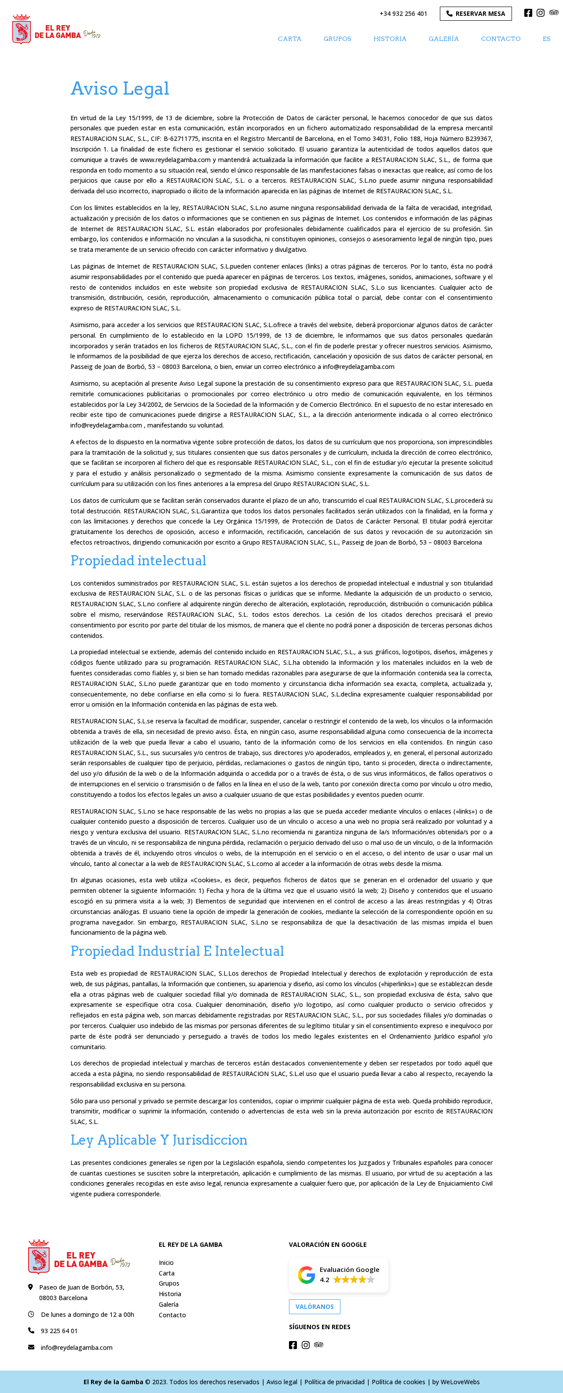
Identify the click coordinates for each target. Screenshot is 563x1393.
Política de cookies (398, 1382)
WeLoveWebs (460, 1382)
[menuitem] (546, 38)
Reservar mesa (480, 13)
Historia (390, 38)
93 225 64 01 (59, 1331)
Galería (444, 38)
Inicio (166, 1262)
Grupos (337, 38)
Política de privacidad (334, 1382)
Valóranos (315, 1306)
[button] (338, 1275)
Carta (290, 38)
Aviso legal (282, 1382)
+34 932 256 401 (404, 13)
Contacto (501, 38)
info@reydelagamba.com (77, 1347)
